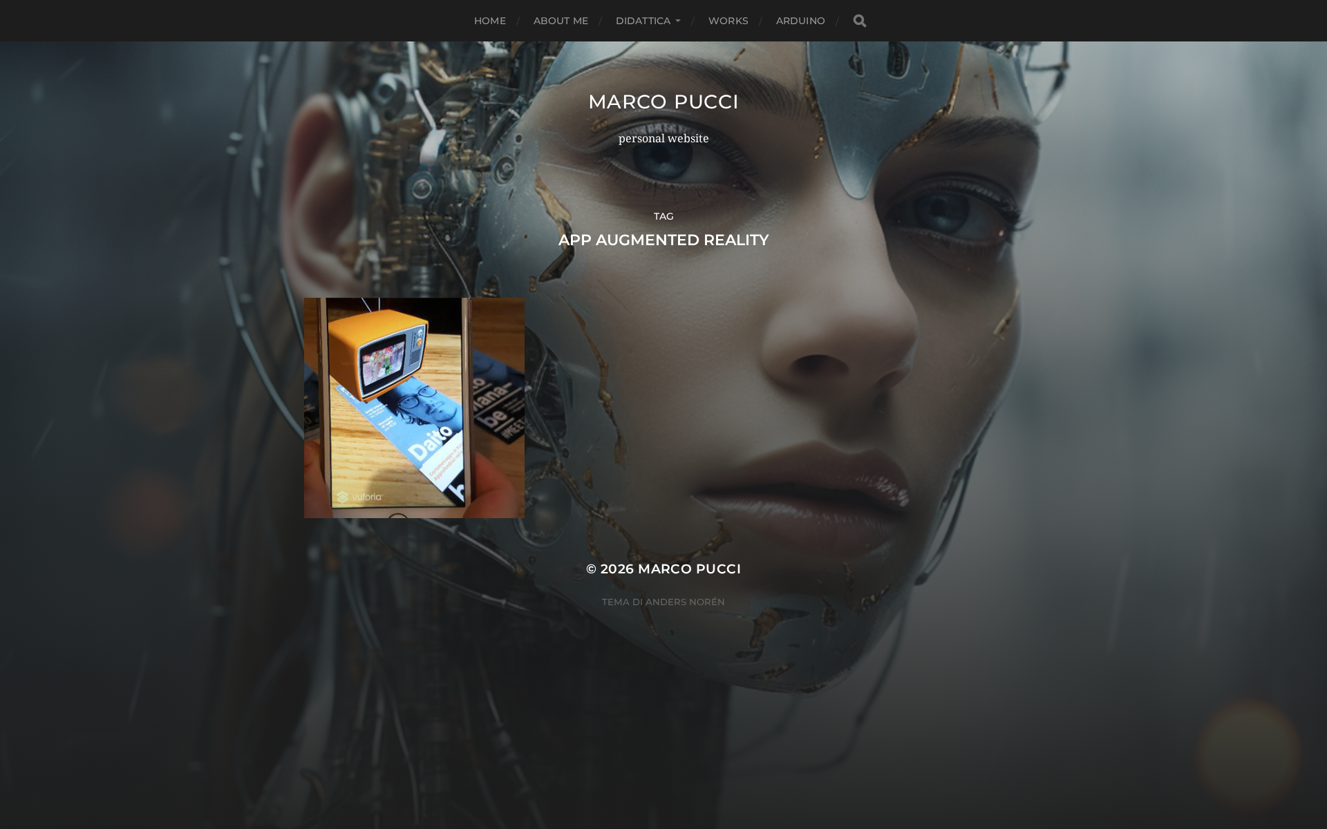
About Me (561, 21)
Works (728, 21)
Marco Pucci (664, 101)
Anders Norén (685, 601)
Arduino (800, 21)
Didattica (643, 21)
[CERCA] (860, 21)
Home (490, 21)
